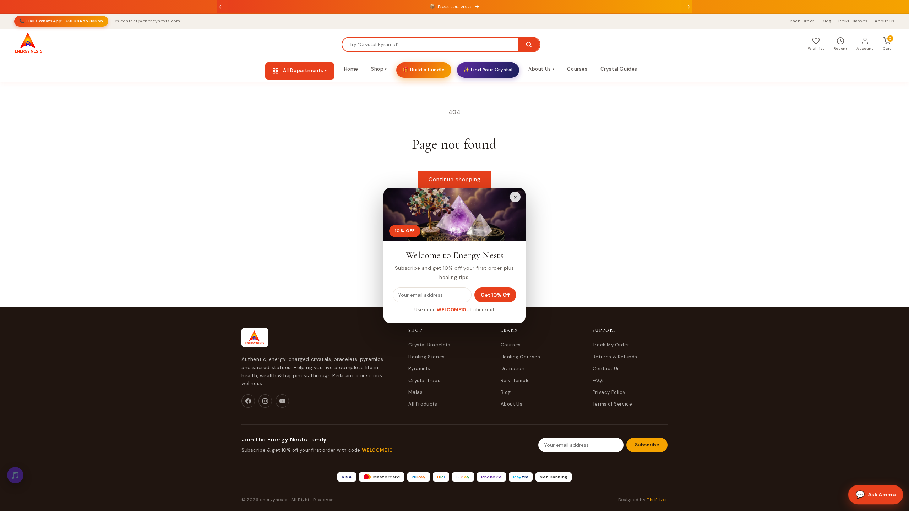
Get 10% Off (495, 295)
